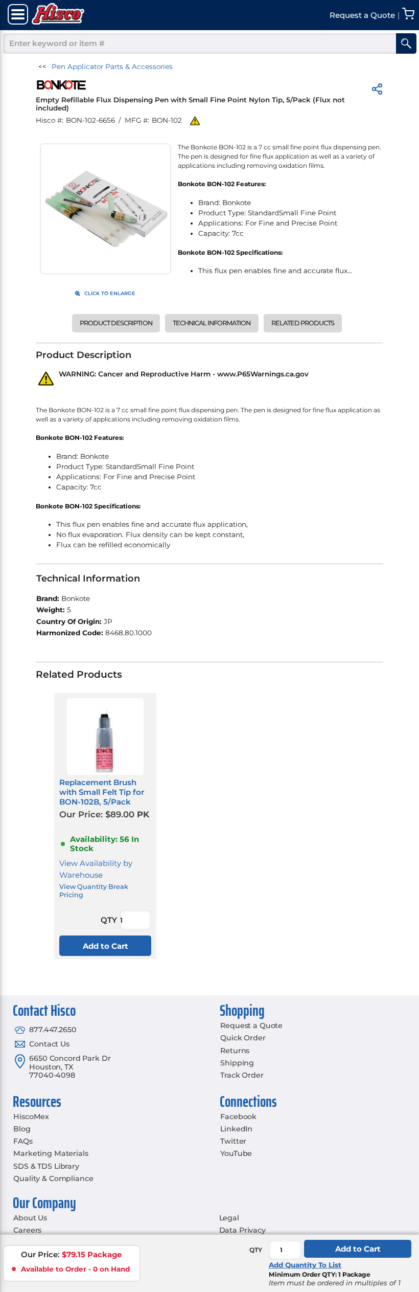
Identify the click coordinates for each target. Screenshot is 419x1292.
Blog (21, 1129)
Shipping (237, 1063)
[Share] (377, 91)
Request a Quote (251, 1025)
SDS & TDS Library (46, 1166)
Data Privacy (242, 1230)
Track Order (241, 1075)
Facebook (238, 1116)
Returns (234, 1050)
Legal (229, 1218)
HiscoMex (31, 1116)
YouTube (236, 1153)
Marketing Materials (50, 1153)
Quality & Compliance (53, 1178)
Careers (27, 1230)
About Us (30, 1218)
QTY (255, 1250)
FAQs (22, 1141)
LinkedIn (236, 1129)
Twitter (233, 1141)
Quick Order (242, 1038)
